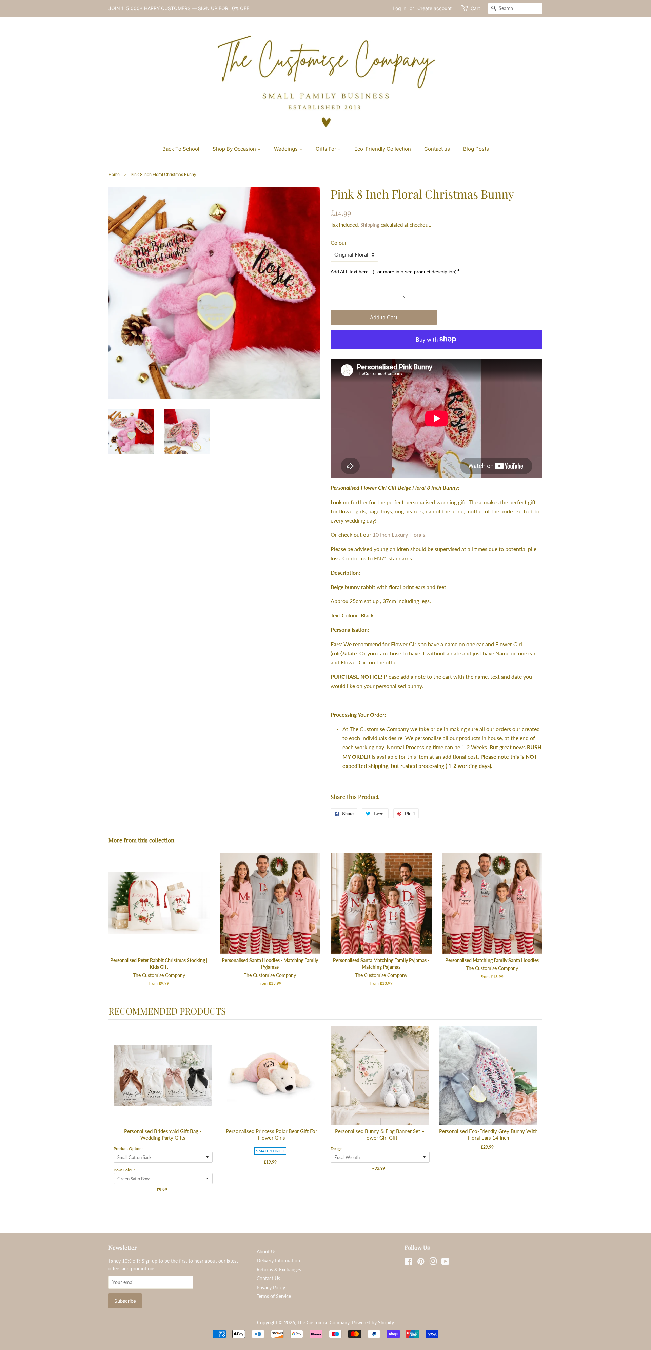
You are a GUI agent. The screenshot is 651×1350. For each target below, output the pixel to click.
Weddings (286, 149)
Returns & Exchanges (279, 1269)
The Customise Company (323, 1322)
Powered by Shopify (373, 1322)
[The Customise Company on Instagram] (433, 1262)
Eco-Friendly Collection (382, 149)
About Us (266, 1251)
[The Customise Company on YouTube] (445, 1262)
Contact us (437, 149)
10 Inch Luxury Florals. (400, 534)
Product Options (128, 1148)
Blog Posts (476, 149)
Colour (339, 242)
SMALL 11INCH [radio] (270, 1150)
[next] (535, 1115)
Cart (475, 8)
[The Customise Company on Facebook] (408, 1262)
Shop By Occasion (235, 149)
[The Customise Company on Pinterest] (421, 1262)
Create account (434, 8)
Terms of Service (274, 1296)
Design (337, 1148)
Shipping (369, 225)
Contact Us (268, 1278)
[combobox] (515, 8)
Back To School (180, 149)
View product (163, 1083)
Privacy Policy (271, 1287)
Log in (399, 8)
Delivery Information (278, 1260)
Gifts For (327, 149)
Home (114, 174)
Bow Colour (124, 1169)
